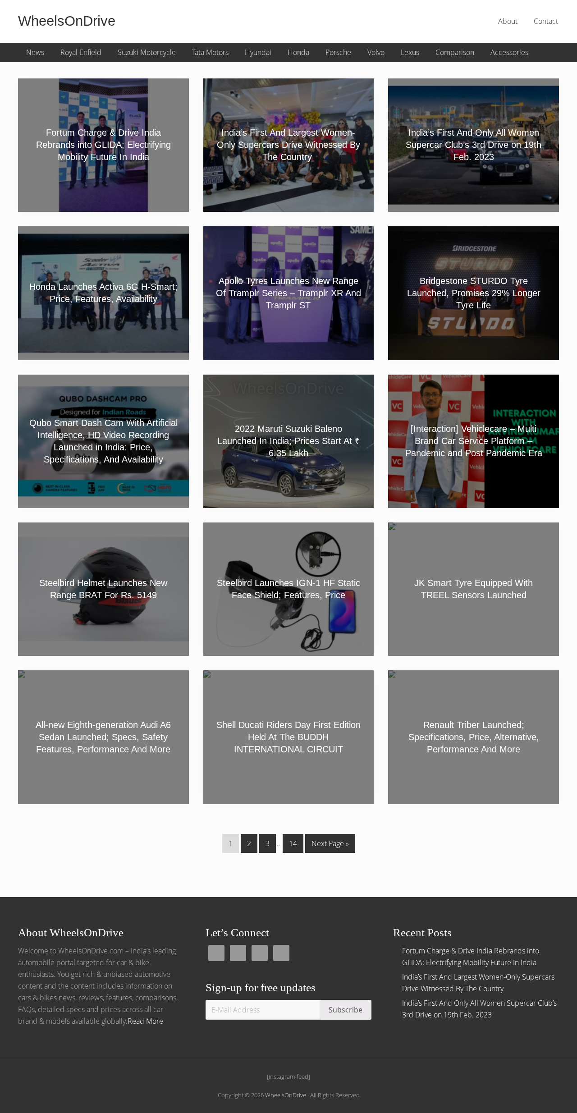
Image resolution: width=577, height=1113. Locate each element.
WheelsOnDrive (66, 21)
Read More (145, 1021)
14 (292, 845)
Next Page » (330, 845)
